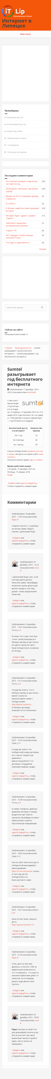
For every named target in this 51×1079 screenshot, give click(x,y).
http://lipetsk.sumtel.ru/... (22, 704)
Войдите (12, 483)
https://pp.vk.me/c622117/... (23, 924)
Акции (10, 475)
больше (42, 249)
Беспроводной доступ (16, 124)
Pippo (14, 519)
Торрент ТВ (11, 230)
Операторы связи (14, 131)
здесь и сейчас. (36, 460)
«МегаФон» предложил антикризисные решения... (17, 224)
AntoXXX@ (31, 392)
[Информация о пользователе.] (15, 564)
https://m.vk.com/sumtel (22, 871)
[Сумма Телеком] (32, 403)
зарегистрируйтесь (28, 483)
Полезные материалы (17, 152)
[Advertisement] (25, 73)
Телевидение (13, 145)
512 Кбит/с (11, 203)
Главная (8, 348)
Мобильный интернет (17, 138)
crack (37, 568)
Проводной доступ (15, 117)
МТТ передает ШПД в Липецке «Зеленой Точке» (19, 236)
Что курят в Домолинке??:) (18, 242)
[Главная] (17, 11)
